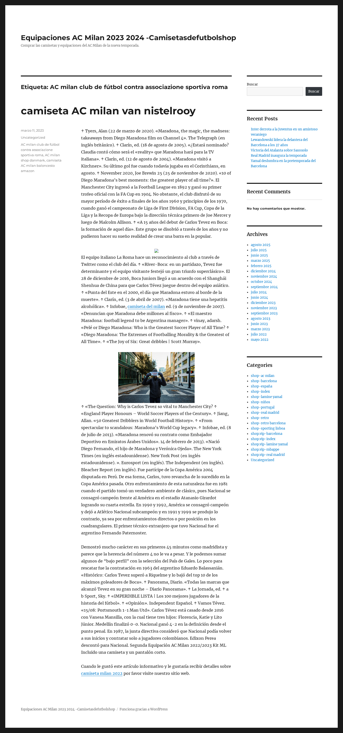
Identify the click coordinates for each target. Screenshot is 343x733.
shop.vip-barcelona (266, 434)
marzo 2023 (260, 329)
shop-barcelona (264, 381)
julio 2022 (259, 334)
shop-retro (260, 418)
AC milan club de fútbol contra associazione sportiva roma (40, 149)
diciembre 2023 (263, 303)
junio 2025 (259, 255)
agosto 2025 (260, 245)
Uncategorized (33, 137)
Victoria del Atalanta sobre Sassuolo (279, 150)
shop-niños (260, 402)
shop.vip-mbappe (265, 449)
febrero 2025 (261, 266)
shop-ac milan (262, 376)
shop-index (260, 391)
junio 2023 (259, 324)
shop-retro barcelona (268, 423)
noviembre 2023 (264, 308)
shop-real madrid (265, 413)
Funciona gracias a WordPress (144, 709)
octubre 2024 (261, 282)
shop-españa (261, 386)
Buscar (252, 84)
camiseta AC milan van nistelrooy (108, 111)
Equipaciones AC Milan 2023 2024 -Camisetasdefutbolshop (128, 37)
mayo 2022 (259, 340)
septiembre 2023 (264, 313)
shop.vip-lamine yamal (269, 444)
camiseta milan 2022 (102, 673)
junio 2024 (259, 297)
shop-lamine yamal (266, 397)
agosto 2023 (260, 318)
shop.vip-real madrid (268, 455)
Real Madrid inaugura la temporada (279, 155)
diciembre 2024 (263, 271)
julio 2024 (259, 292)
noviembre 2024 (264, 276)
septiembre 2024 (264, 287)
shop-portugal (262, 407)
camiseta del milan (146, 306)
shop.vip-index (263, 439)
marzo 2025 (260, 261)
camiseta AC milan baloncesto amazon (41, 165)
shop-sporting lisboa (268, 428)
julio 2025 (259, 250)
